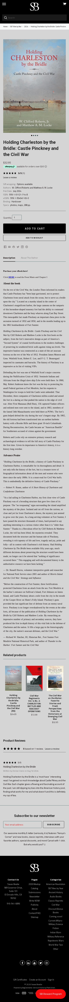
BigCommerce (27, 987)
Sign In (51, 979)
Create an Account (37, 979)
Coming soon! (55, 916)
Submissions (35, 892)
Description (9, 257)
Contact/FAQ (34, 913)
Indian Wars (55, 932)
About (34, 908)
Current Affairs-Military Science (55, 922)
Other (55, 949)
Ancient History (56, 892)
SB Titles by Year (55, 888)
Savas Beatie (36, 984)
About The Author (29, 257)
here (25, 271)
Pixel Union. (51, 987)
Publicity (34, 904)
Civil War (56, 904)
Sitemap (34, 917)
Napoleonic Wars (56, 940)
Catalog (34, 888)
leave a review (10, 177)
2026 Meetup (34, 884)
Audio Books (56, 896)
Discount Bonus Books (55, 910)
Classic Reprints (55, 900)
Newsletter (35, 896)
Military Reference (55, 936)
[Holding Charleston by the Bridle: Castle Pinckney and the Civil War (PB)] (13, 678)
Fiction (56, 928)
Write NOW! (34, 900)
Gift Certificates (20, 979)
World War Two (56, 944)
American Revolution (55, 884)
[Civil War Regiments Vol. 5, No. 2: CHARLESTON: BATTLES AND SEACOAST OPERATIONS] (34, 678)
